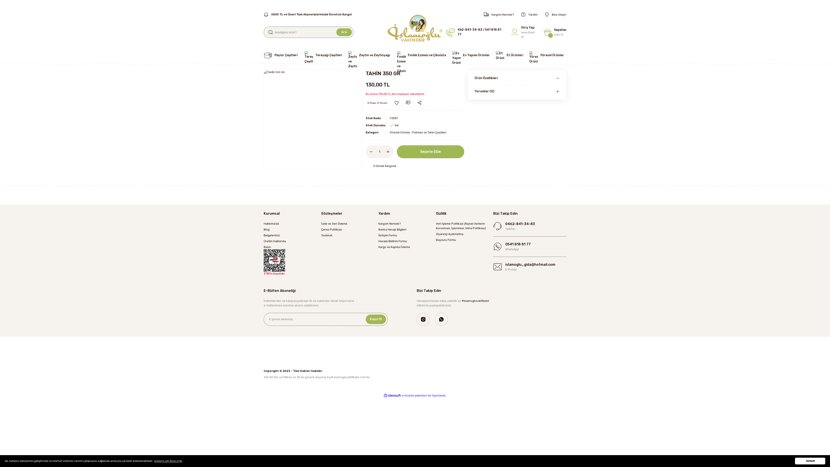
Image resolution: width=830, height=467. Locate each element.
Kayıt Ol (376, 319)
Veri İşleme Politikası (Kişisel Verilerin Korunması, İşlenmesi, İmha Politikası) (461, 226)
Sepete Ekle (430, 152)
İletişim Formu (387, 235)
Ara (344, 32)
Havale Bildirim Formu (392, 241)
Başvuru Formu (446, 239)
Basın (267, 247)
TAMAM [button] (810, 461)
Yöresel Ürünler (399, 132)
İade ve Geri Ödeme (334, 223)
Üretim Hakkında (275, 241)
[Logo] (415, 27)
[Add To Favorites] (396, 103)
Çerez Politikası (331, 229)
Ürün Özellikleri (486, 78)
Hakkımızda (271, 223)
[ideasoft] (392, 395)
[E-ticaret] (414, 395)
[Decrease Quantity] (369, 151)
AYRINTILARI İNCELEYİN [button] (168, 461)
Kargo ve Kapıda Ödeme (394, 247)
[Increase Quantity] (389, 151)
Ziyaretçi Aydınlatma (449, 234)
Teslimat (326, 235)
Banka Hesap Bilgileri (392, 229)
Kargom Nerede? (389, 223)
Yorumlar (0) (484, 91)
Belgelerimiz (272, 235)
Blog (267, 229)
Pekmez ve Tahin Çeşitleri (429, 132)
